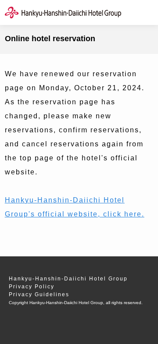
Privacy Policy (31, 287)
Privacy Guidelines (39, 294)
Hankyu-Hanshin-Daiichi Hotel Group (68, 279)
